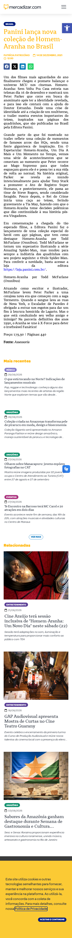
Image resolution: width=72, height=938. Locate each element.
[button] (67, 28)
